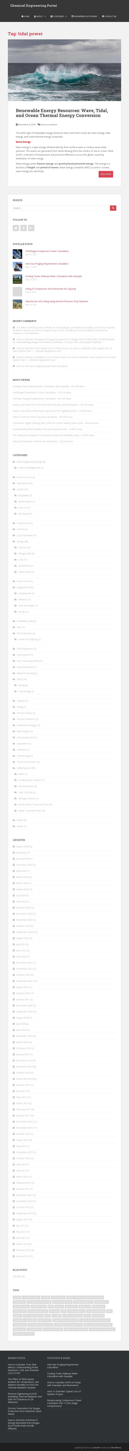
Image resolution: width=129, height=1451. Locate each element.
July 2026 (20, 852)
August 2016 (22, 1139)
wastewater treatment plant (102, 1329)
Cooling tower (58, 1297)
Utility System (24, 768)
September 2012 (24, 1213)
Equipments (23, 587)
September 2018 (24, 1078)
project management (72, 1315)
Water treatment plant (24, 1333)
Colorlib (96, 1447)
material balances (76, 1311)
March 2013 (22, 1176)
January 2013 (22, 1188)
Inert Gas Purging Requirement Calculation (46, 263)
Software (21, 749)
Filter (19, 627)
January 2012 (22, 1256)
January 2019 (22, 1054)
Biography (23, 495)
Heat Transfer (25, 792)
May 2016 (21, 1146)
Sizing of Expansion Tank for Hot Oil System (35, 441)
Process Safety (24, 712)
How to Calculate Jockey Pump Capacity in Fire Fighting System (45, 410)
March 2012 (22, 1243)
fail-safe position (21, 1306)
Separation (22, 743)
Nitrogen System (27, 798)
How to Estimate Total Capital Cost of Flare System (43, 348)
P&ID (19, 679)
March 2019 (22, 1042)
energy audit (19, 1302)
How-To (22, 507)
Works (20, 826)
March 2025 (22, 876)
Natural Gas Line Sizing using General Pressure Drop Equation (56, 301)
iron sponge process (37, 1311)
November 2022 (24, 919)
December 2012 (24, 1195)
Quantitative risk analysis (25, 1320)
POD (47, 1315)
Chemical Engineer (31, 1297)
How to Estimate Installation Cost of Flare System (42, 357)
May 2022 (21, 956)
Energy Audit (24, 553)
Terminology (23, 755)
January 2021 (22, 999)
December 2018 (24, 1060)
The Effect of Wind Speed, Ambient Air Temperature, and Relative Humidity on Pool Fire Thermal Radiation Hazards (23, 1383)
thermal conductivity (53, 1329)
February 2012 (23, 1250)
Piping (21, 685)
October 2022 (23, 925)
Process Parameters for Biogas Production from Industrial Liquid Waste (24, 1411)
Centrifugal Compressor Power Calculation (47, 251)
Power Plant (24, 571)
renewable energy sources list (68, 1324)
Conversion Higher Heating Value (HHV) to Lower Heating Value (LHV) (48, 423)
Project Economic (26, 719)
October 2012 (23, 1207)
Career (20, 489)
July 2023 (20, 895)
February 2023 (23, 907)
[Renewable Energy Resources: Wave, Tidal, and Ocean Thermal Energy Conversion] (64, 70)
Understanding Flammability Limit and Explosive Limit (40, 429)
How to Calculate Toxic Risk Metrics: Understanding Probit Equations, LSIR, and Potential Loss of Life (23, 1368)
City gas (45, 1297)
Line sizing (54, 1311)
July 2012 (20, 1225)
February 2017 (23, 1109)
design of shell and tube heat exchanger (85, 1297)
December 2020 (24, 1005)
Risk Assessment (25, 737)
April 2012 (21, 1237)
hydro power (19, 1311)
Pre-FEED (56, 1315)
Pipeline (21, 700)
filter (51, 1306)
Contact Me (110, 16)
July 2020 (20, 1023)
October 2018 (23, 1072)
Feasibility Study (25, 621)
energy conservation (62, 1302)
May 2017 (21, 1097)
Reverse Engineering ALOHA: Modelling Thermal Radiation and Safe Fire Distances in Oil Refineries (60, 332)
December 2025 (24, 864)
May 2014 (21, 1164)
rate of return (45, 1320)
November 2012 (24, 1201)
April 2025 (21, 870)
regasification (20, 1324)
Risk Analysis (23, 731)
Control (20, 529)
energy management (83, 1302)
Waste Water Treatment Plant (33, 804)
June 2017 (21, 1091)
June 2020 (21, 1029)
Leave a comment (48, 124)
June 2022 (21, 950)
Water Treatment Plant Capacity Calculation (35, 416)
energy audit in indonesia (39, 1302)
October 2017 (23, 1084)
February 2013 (23, 1182)
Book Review (25, 501)
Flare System (23, 654)
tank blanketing (34, 1329)
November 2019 (24, 1036)
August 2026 (22, 846)
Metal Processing (25, 673)
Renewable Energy (26, 725)
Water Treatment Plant (30, 810)
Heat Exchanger (26, 605)
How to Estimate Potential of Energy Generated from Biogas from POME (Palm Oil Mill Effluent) (65, 339)
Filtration (22, 599)
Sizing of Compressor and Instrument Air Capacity (50, 288)
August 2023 (22, 889)
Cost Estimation (25, 535)
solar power (19, 1329)
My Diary (23, 513)
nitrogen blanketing (95, 1311)
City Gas (22, 547)
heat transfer (98, 1306)
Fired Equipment (25, 648)
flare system (71, 1306)
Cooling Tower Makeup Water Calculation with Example (53, 276)
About (39, 16)
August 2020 (22, 1017)
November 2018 (24, 1066)
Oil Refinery (24, 565)
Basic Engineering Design (29, 461)
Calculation (22, 483)
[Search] (113, 208)
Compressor (23, 523)
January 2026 (22, 858)
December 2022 (24, 913)
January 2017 (22, 1115)
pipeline (17, 1315)
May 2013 (21, 1170)
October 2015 (23, 1158)
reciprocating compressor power (94, 1320)
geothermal (85, 1306)
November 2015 (24, 1152)
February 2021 (23, 993)
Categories (58, 16)
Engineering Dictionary (85, 16)
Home (26, 16)
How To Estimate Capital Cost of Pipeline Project (64, 1393)
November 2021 (24, 968)
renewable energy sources (40, 1324)
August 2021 (22, 987)
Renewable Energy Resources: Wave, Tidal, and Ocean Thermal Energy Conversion (62, 113)
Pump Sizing (98, 1315)
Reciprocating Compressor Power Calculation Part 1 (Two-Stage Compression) (64, 1403)
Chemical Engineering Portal (33, 5)
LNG (20, 559)
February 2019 (23, 1048)
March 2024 (22, 883)
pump (87, 1315)
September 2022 (24, 932)
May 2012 (21, 1231)
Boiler (21, 773)
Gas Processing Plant (27, 660)
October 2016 (23, 1133)
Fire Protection (24, 633)
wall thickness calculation (76, 1329)
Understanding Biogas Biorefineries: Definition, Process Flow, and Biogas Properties (59, 342)
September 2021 (24, 980)
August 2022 (22, 938)
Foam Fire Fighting (27, 639)
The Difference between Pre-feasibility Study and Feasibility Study (46, 435)
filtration (59, 1306)
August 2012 (22, 1219)
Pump (21, 611)
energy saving (101, 1302)
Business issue (24, 477)
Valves (20, 820)
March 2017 (22, 1103)
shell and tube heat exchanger (98, 1324)
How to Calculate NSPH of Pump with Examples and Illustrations (45, 404)
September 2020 (24, 1011)
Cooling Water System (29, 780)
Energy (20, 541)
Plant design (24, 691)
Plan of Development (33, 1315)
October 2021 (23, 974)
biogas (17, 1297)
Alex (19, 366)
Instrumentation (25, 667)
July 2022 (20, 944)
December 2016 (24, 1121)
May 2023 (21, 901)
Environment (23, 581)
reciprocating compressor (65, 1320)
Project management (29, 467)
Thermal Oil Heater (26, 761)
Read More (106, 174)
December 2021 (24, 962)
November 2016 (24, 1127)
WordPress (116, 1447)
